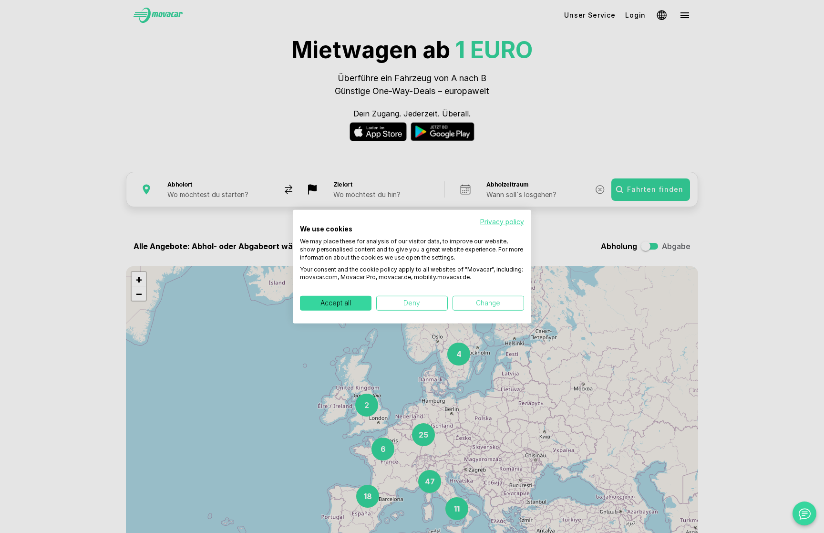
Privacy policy (502, 221)
